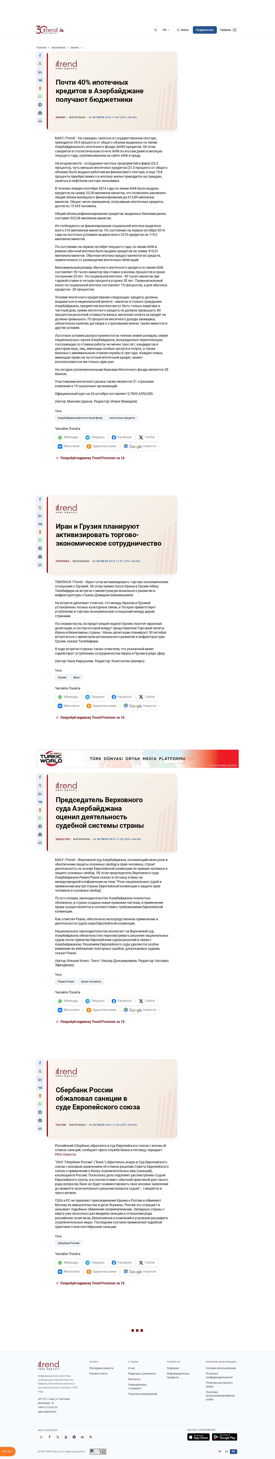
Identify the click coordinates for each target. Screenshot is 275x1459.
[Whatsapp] (41, 1437)
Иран (76, 677)
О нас (131, 1368)
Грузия (62, 677)
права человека (91, 981)
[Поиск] (155, 30)
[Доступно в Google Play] (224, 1437)
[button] (40, 55)
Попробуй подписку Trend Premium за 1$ (92, 458)
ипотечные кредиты (122, 417)
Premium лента (98, 1373)
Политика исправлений (142, 1393)
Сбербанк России (68, 1243)
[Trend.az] (50, 30)
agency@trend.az (47, 1411)
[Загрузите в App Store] (198, 1437)
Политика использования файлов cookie (220, 1396)
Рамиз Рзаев (66, 981)
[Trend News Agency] (48, 1365)
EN (219, 1451)
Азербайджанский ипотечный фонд (80, 417)
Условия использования (221, 1368)
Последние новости (101, 1368)
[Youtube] (66, 1437)
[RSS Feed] (90, 1437)
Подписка (173, 1368)
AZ (226, 1451)
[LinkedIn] (82, 1437)
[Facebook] (49, 1437)
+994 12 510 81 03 (47, 1407)
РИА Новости (65, 1154)
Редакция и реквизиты (142, 1373)
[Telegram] (74, 1437)
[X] (57, 1437)
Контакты (134, 1379)
